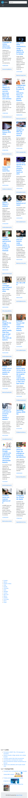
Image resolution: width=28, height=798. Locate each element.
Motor (24, 477)
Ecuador (22, 118)
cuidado (25, 263)
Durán (5, 602)
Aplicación (9, 485)
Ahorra (18, 350)
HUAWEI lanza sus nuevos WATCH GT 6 (6, 499)
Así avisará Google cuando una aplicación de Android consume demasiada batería (6, 455)
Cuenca (5, 593)
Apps (6, 311)
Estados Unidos (7, 583)
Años (3, 311)
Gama (23, 400)
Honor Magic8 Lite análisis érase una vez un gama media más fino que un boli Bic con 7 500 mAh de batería (6, 330)
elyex (6, 2)
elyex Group (19, 795)
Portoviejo (6, 599)
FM (25, 118)
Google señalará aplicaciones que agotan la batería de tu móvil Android (6, 244)
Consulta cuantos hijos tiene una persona (14, 758)
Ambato (5, 597)
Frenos (10, 439)
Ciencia (25, 301)
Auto (3, 439)
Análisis (4, 117)
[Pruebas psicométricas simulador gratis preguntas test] (15, 781)
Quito (5, 590)
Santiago (6, 591)
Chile (5, 585)
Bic (11, 356)
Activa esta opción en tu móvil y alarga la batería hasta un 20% (20, 168)
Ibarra (5, 600)
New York (6, 594)
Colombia (6, 588)
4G (17, 301)
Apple (17, 522)
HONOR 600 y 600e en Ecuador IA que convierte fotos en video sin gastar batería (20, 92)
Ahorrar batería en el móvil (21, 203)
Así (7, 189)
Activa (17, 192)
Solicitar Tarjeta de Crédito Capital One (13, 784)
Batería (9, 69)
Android (8, 273)
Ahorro (18, 152)
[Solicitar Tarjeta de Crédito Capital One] (7, 788)
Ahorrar (18, 221)
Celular (25, 75)
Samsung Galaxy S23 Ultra (6, 132)
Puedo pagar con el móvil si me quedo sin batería (7, 370)
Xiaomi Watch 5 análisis (5, 204)
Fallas (21, 477)
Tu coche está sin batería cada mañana (19, 241)
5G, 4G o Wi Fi (20, 284)
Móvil (24, 192)
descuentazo (9, 521)
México (5, 582)
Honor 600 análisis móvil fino (6, 169)
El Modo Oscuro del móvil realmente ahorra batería (20, 325)
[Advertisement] (14, 21)
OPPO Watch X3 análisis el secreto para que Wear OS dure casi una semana (6, 92)
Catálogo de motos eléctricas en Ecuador (6, 45)
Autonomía (5, 69)
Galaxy (23, 432)
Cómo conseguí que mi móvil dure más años (7, 287)
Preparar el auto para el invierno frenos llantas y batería (6, 414)
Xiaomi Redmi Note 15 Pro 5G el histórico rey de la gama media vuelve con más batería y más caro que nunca (21, 375)
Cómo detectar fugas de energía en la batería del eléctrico (21, 452)
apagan (22, 152)
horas (25, 221)
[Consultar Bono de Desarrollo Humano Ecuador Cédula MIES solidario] (18, 774)
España (8, 392)
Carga (21, 75)
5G (18, 301)
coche (21, 263)
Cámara (8, 154)
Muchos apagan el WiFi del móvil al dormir (20, 131)
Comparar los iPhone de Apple (20, 497)
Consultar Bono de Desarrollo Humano (13, 760)
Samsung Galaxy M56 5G (20, 412)
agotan (4, 273)
